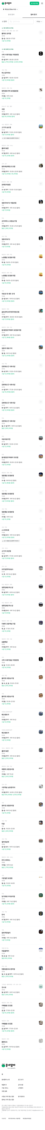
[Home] (7, 3)
